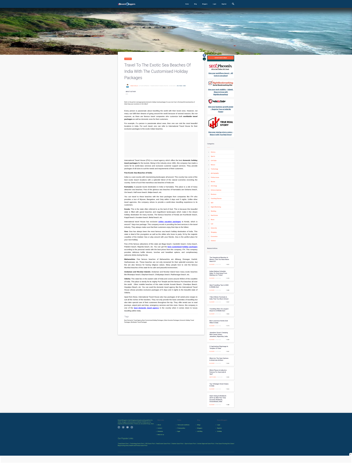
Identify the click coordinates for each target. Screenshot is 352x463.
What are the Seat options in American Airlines (218, 359)
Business (213, 194)
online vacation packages (169, 222)
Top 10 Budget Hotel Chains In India (219, 385)
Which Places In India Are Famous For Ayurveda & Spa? (218, 372)
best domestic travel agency (146, 308)
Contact (159, 428)
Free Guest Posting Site (223, 443)
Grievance (160, 431)
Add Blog (199, 431)
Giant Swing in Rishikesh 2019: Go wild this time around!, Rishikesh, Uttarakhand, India (217, 398)
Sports (213, 156)
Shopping (213, 232)
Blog (195, 4)
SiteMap (219, 431)
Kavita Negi (212, 377)
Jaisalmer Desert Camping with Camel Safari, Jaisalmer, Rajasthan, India (218, 334)
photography (215, 173)
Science (213, 240)
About (159, 425)
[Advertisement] (161, 145)
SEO (212, 202)
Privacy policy (181, 428)
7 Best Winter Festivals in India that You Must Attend (218, 298)
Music (212, 219)
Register (224, 4)
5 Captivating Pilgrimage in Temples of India (218, 347)
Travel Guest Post (123, 443)
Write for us (160, 434)
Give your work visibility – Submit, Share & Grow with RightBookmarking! (220, 92)
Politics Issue (215, 177)
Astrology (214, 186)
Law (212, 224)
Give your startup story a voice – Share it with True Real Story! (220, 133)
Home (187, 4)
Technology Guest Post (137, 443)
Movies (213, 181)
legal (178, 431)
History (213, 152)
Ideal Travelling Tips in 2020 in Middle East (218, 286)
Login (214, 4)
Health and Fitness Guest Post (138, 445)
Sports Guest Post (190, 443)
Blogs (198, 425)
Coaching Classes (216, 198)
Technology (214, 169)
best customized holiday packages (182, 247)
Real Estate (214, 215)
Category (128, 59)
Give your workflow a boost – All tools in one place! (220, 74)
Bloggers (204, 4)
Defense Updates (216, 190)
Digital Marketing (216, 207)
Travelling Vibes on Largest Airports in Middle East (219, 310)
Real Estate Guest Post (163, 443)
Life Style (213, 160)
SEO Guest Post (150, 443)
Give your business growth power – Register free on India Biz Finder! (220, 109)
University (214, 228)
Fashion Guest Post (177, 443)
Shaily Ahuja (134, 85)
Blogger (211, 264)
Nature (213, 164)
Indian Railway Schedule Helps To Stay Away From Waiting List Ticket (218, 273)
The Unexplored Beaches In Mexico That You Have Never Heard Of (219, 259)
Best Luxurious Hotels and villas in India (218, 322)
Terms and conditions (183, 425)
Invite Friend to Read (221, 57)
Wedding (213, 211)
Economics (214, 236)
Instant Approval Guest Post (205, 443)
